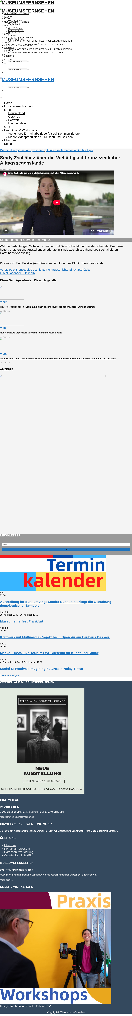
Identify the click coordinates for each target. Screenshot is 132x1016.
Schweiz (12, 35)
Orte (7, 34)
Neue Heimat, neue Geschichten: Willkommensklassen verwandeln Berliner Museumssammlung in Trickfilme (58, 358)
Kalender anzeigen (9, 675)
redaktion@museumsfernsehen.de (17, 817)
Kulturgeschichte (57, 269)
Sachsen (38, 150)
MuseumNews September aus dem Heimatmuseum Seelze (31, 332)
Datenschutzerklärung (18, 852)
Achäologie (7, 269)
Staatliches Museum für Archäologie (69, 150)
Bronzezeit (22, 269)
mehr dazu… (6, 880)
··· (5, 63)
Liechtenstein (16, 39)
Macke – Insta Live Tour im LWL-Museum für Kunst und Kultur (49, 653)
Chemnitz (24, 150)
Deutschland (15, 29)
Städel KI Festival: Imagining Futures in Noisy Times (41, 669)
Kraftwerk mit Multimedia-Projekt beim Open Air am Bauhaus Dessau (55, 637)
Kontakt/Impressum (17, 848)
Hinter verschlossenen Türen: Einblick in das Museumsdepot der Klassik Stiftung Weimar (47, 307)
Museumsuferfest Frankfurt (21, 621)
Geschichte (37, 269)
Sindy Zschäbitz (79, 269)
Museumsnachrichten (16, 14)
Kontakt (9, 59)
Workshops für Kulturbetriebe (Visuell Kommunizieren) (40, 41)
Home (7, 18)
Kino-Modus (42, 239)
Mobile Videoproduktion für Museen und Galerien (36, 44)
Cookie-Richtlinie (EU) (18, 855)
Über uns (9, 56)
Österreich (14, 24)
